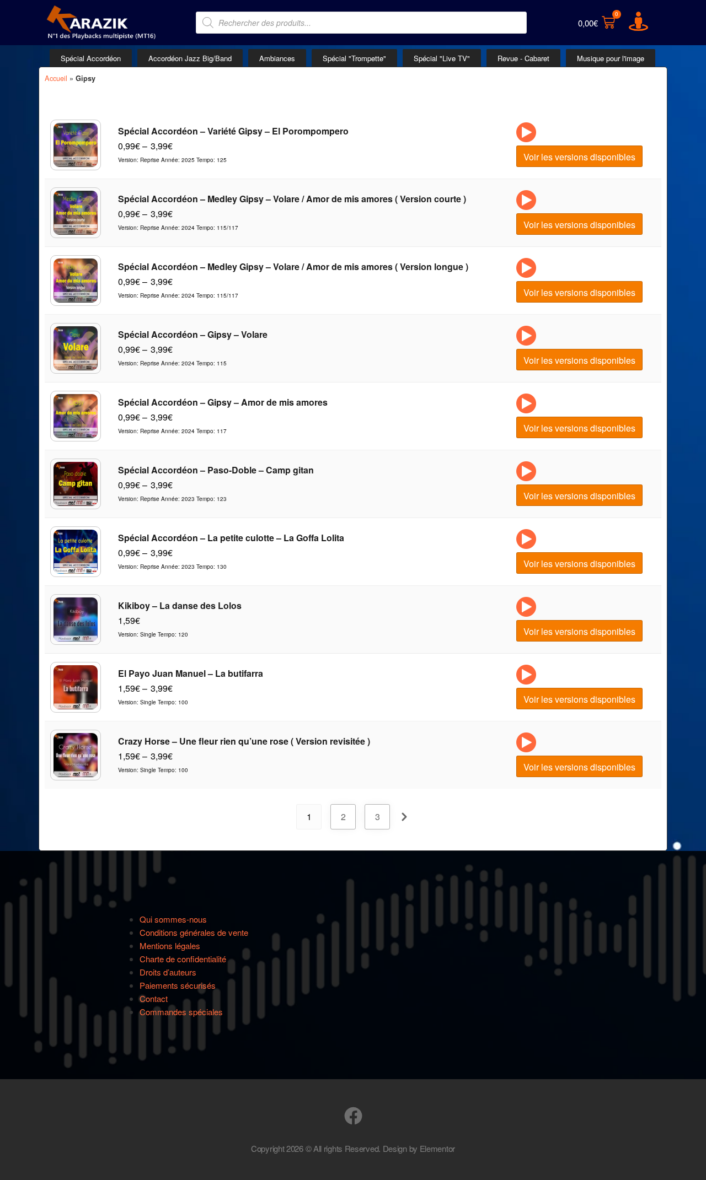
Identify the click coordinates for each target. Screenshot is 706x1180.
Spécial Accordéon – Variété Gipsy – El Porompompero (233, 131)
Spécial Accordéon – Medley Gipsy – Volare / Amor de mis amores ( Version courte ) (292, 198)
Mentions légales (170, 945)
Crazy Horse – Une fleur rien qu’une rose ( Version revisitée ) (244, 741)
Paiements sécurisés (178, 985)
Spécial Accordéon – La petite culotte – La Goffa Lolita (231, 537)
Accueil (56, 78)
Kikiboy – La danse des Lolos (180, 605)
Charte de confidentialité (183, 959)
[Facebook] (353, 1116)
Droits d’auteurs (168, 972)
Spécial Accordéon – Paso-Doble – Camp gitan (216, 470)
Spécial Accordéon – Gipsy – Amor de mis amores (223, 402)
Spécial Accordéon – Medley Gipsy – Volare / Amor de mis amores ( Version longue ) (293, 266)
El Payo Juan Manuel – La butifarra (190, 673)
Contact (154, 998)
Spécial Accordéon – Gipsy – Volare (193, 334)
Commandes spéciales (181, 1011)
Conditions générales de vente (194, 932)
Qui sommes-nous (173, 919)
